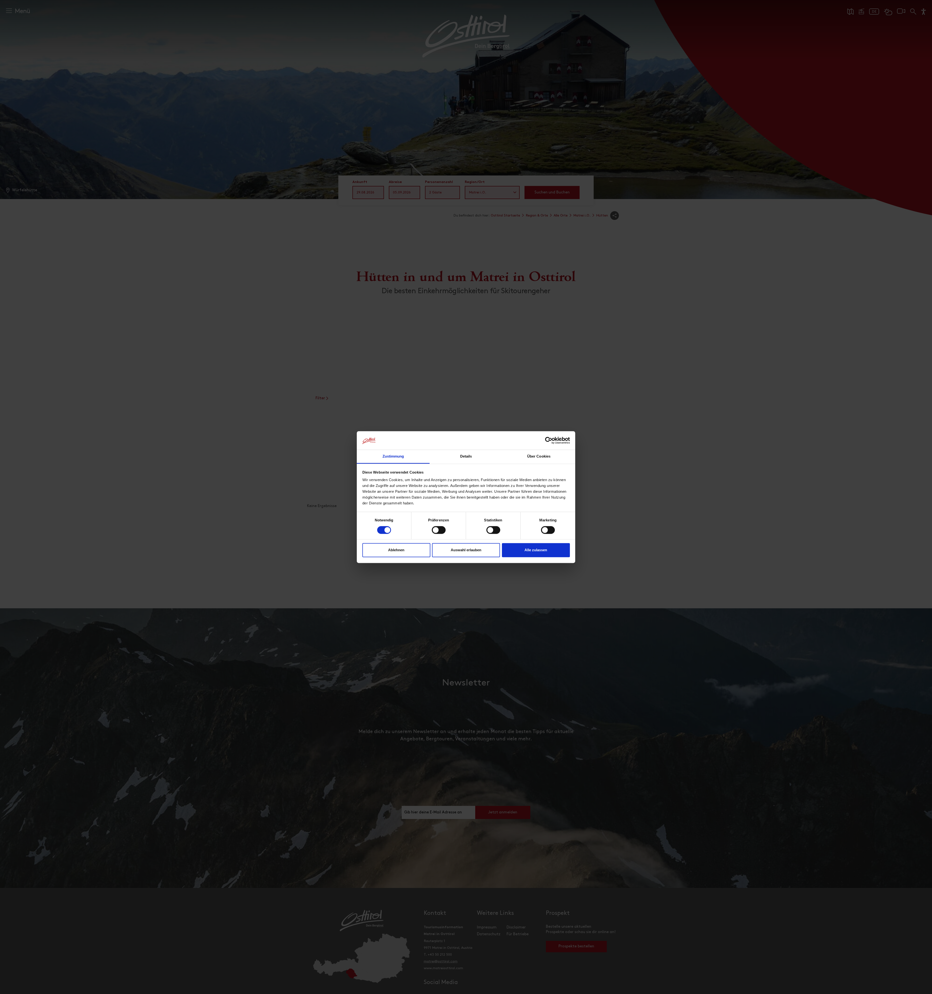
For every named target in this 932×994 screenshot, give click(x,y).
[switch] (439, 532)
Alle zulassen (535, 550)
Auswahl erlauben (466, 550)
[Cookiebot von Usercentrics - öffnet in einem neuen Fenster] (548, 440)
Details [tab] (466, 456)
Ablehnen (396, 550)
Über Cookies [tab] (538, 456)
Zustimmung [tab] (393, 456)
